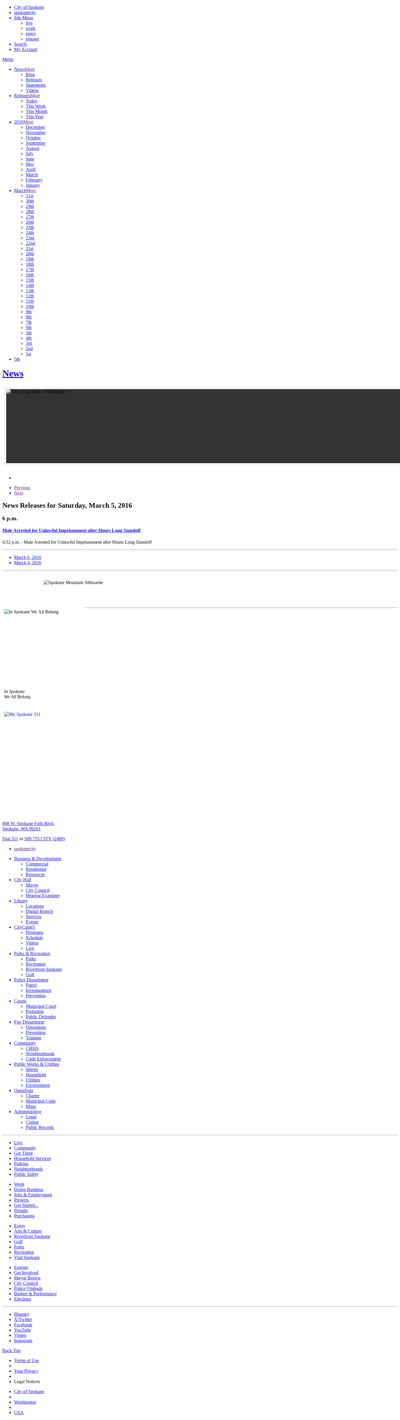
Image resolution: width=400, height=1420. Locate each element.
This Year (34, 116)
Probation (35, 1011)
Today (31, 100)
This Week (36, 106)
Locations (35, 906)
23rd (30, 237)
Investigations (38, 990)
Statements (36, 85)
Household (36, 1074)
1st (28, 353)
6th (29, 327)
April (30, 169)
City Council (37, 890)
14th (30, 285)
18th (30, 264)
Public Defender (41, 1016)
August (32, 148)
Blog (30, 74)
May (30, 164)
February (34, 179)
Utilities (33, 1079)
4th (29, 338)
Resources (35, 874)
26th (30, 222)
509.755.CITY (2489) (44, 838)
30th (30, 201)
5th (29, 332)
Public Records (40, 1127)
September (35, 143)
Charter (33, 1095)
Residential (36, 869)
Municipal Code (41, 1101)
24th (30, 232)
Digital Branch (39, 911)
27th (30, 216)
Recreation (36, 964)
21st (29, 248)
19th (30, 258)
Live (30, 948)
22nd (30, 243)
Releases (34, 79)
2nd (29, 348)
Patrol (31, 985)
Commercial (37, 863)
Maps (31, 1106)
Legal (31, 1116)
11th (30, 301)
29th (30, 206)
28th (30, 211)
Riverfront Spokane (44, 969)
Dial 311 (10, 838)
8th (29, 316)
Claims (32, 1122)
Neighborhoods (40, 1053)
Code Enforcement (43, 1058)
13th (30, 290)
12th (30, 295)
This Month (36, 111)
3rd (29, 343)
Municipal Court (41, 1006)
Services (33, 916)
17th (30, 269)
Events (32, 921)
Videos (32, 90)
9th (29, 311)
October (33, 137)
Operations (36, 1027)
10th (30, 306)
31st (29, 195)
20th (30, 253)
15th (30, 280)
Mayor (32, 884)
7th (29, 322)
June (30, 158)
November (35, 132)
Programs (34, 932)
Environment (38, 1085)
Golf (30, 974)
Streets (32, 1069)
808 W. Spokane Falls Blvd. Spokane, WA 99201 (28, 826)
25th (30, 227)
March (32, 174)
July (29, 153)
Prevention (36, 995)
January (33, 185)
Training (33, 1037)
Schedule (34, 937)
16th (30, 274)
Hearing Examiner (43, 895)
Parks (31, 958)
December (35, 127)
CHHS (32, 1048)
